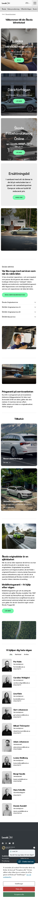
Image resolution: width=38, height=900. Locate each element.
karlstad (18, 654)
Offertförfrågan (26, 9)
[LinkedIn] (13, 843)
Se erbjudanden (8, 507)
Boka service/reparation (15, 295)
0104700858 (17, 749)
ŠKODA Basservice (8, 317)
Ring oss (19, 197)
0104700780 (17, 781)
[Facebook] (3, 843)
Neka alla (19, 889)
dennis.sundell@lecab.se (20, 811)
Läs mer (19, 101)
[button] (26, 861)
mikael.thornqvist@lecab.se (21, 731)
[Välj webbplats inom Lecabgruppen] (27, 3)
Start (3, 14)
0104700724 (17, 813)
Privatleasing (5, 861)
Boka (19, 60)
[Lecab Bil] (7, 837)
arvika (26, 654)
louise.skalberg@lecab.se (21, 763)
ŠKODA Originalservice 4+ (11, 307)
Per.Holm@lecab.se (19, 667)
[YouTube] (10, 843)
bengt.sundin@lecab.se (20, 779)
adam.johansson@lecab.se (21, 747)
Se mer (5, 462)
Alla (11, 654)
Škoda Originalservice (10, 302)
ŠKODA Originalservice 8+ (11, 312)
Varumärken (5, 858)
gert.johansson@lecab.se (21, 715)
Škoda (4, 9)
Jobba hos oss (25, 858)
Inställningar (19, 884)
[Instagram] (6, 843)
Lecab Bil (6, 3)
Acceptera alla (19, 894)
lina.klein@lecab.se (19, 699)
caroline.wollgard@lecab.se (21, 683)
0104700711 (17, 669)
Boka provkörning (13, 9)
